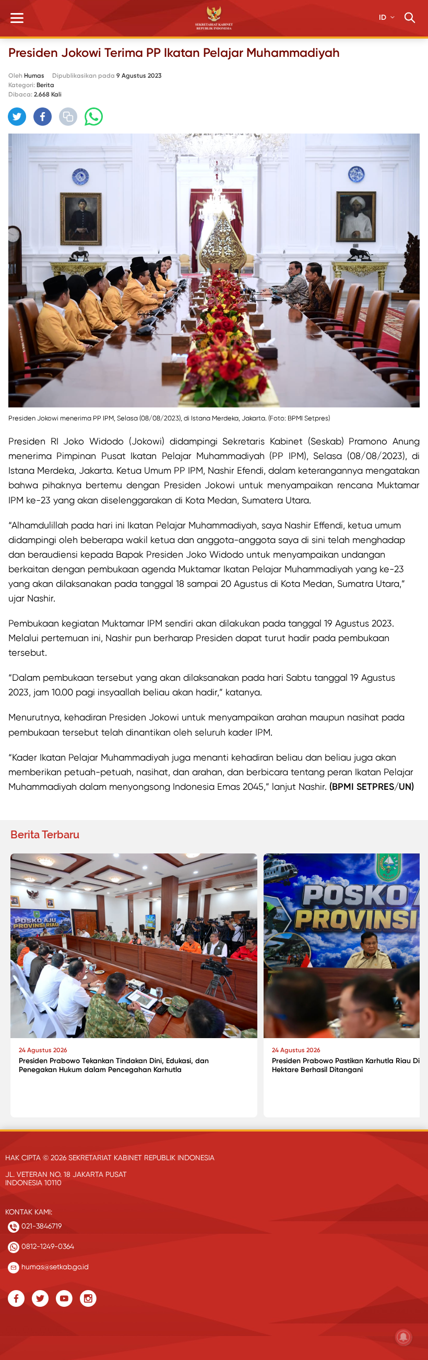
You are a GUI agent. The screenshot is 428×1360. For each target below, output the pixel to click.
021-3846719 (40, 1226)
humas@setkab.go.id (54, 1266)
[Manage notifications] (403, 1337)
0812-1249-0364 (46, 1246)
